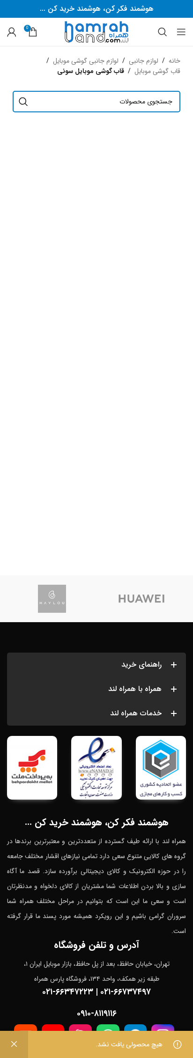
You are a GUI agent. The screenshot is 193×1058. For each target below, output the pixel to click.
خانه (174, 61)
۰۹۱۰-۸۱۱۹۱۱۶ (97, 1013)
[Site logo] (96, 31)
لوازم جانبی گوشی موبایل (86, 61)
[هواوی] (141, 598)
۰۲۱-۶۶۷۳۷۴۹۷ (125, 992)
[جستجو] (162, 31)
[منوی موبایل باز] (181, 31)
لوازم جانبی (143, 61)
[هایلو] (51, 598)
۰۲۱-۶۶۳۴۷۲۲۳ (67, 992)
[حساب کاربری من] (11, 31)
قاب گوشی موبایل (157, 71)
